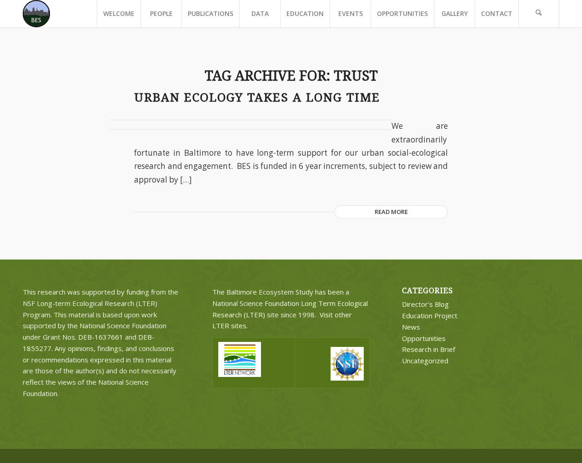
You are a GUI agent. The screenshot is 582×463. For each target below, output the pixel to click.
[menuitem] (118, 13)
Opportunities (424, 338)
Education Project (429, 315)
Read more (391, 212)
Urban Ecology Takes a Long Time (257, 97)
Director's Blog (425, 304)
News (411, 326)
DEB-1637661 (100, 336)
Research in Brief (428, 349)
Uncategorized (425, 360)
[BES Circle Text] (36, 13)
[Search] (538, 13)
